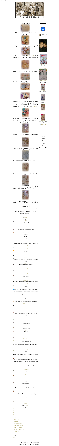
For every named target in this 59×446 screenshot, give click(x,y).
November (15, 415)
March (14, 435)
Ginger (25, 343)
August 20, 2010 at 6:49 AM (26, 245)
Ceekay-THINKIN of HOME (25, 300)
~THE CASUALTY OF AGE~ (16, 421)
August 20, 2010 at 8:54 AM (26, 262)
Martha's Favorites (25, 353)
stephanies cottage (25, 228)
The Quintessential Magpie (26, 205)
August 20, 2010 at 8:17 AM (26, 248)
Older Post (37, 404)
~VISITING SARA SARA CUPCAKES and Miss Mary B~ (18, 424)
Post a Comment (25, 403)
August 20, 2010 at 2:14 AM (26, 230)
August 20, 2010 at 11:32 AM (26, 325)
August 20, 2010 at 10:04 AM (26, 299)
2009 (13, 437)
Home (25, 404)
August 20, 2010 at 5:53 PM (26, 342)
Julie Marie (26, 336)
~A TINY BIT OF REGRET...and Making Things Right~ (18, 418)
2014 (13, 411)
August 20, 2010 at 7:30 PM (26, 352)
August (14, 417)
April (14, 434)
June (14, 433)
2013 (13, 412)
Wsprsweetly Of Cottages (25, 369)
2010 (13, 414)
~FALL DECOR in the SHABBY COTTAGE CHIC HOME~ (18, 420)
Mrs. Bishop (26, 400)
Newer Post (13, 404)
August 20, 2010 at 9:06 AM (26, 268)
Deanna (25, 311)
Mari (25, 330)
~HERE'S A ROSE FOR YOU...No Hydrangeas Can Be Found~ (19, 429)
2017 (13, 409)
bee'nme (25, 357)
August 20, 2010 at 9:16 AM (26, 273)
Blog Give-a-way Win (26, 217)
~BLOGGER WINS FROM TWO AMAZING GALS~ (18, 423)
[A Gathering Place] (43, 30)
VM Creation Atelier (25, 231)
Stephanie (35, 106)
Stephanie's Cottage (30, 55)
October (14, 416)
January (14, 436)
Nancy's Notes (25, 263)
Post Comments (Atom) (26, 405)
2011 (13, 413)
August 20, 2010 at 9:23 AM (26, 283)
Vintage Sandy (25, 254)
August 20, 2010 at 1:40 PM (26, 338)
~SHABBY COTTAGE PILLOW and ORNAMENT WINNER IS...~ (19, 425)
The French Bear (25, 257)
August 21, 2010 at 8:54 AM (26, 388)
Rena (25, 241)
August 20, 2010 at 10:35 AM (26, 303)
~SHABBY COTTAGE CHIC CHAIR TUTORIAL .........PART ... (19, 427)
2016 (13, 410)
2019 (13, 408)
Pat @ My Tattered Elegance (25, 280)
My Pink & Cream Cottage (25, 349)
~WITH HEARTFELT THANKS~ (16, 431)
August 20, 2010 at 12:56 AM (26, 227)
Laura (25, 374)
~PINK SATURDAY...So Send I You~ (17, 419)
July (14, 432)
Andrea (25, 381)
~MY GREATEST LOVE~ (16, 422)
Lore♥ (25, 220)
